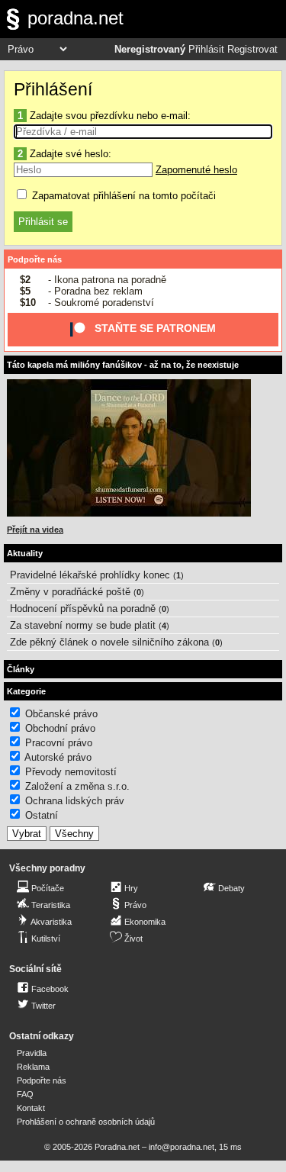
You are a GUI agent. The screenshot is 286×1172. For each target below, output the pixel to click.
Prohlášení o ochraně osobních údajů (86, 1121)
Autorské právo (58, 757)
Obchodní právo (60, 728)
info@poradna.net (181, 1146)
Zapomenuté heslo (196, 169)
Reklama (33, 1066)
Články (20, 669)
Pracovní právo (58, 743)
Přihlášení (53, 89)
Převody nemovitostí (71, 772)
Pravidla (32, 1053)
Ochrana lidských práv (74, 801)
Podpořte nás (35, 259)
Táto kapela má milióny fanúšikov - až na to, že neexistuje (123, 364)
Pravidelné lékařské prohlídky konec (90, 575)
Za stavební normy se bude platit (83, 625)
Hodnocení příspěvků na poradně (83, 608)
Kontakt (31, 1107)
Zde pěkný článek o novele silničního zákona (109, 642)
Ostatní (41, 815)
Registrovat (252, 49)
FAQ (25, 1094)
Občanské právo (61, 714)
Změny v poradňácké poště (70, 591)
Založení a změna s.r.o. (77, 786)
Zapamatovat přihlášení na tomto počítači (122, 195)
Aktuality (25, 553)
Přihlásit (206, 49)
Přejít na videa (35, 529)
